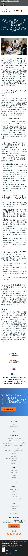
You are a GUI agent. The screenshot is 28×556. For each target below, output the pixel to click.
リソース (9, 27)
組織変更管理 (14, 461)
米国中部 (14, 475)
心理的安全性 (14, 456)
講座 (14, 424)
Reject (15, 550)
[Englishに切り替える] (3, 548)
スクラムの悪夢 (14, 513)
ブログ (16, 27)
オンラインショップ (14, 429)
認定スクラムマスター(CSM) (14, 438)
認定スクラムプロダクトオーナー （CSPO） (14, 443)
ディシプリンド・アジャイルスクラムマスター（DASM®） (14, 451)
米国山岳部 (14, 473)
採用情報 (14, 508)
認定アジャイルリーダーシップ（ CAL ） (14, 448)
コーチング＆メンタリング (14, 499)
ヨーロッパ (14, 482)
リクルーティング (14, 494)
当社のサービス (14, 426)
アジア (14, 480)
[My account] (22, 11)
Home (4, 27)
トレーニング (14, 496)
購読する (14, 526)
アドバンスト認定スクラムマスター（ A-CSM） (14, 441)
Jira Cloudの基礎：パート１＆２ (14, 458)
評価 (14, 492)
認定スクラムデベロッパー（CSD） (14, 445)
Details (6, 553)
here (15, 547)
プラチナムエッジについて (14, 506)
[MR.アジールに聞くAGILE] (10, 4)
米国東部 (14, 477)
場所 (14, 431)
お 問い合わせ (8, 409)
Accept (6, 550)
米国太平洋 (14, 470)
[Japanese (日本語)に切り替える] (3, 550)
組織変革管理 (14, 453)
